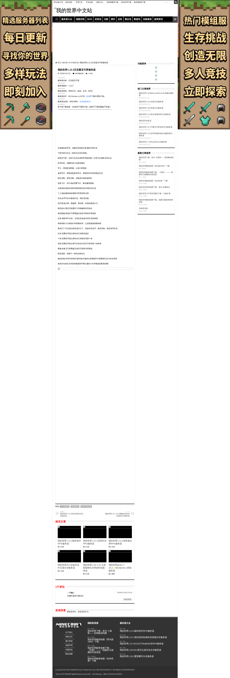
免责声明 (69, 576)
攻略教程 (147, 19)
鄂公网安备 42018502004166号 (124, 600)
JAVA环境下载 (126, 2)
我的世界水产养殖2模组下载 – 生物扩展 (154, 193)
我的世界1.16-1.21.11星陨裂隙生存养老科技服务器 (94, 499)
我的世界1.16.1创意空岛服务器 (151, 102)
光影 (106, 19)
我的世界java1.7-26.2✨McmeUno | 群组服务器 (120, 499)
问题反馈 (69, 580)
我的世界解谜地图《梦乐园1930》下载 (154, 166)
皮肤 (120, 19)
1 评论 (90, 73)
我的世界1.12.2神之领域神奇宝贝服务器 (155, 114)
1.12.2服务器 (65, 437)
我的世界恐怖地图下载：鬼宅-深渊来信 (154, 187)
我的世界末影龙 (145, 121)
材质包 (98, 19)
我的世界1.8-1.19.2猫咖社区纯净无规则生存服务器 (117, 444)
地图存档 (80, 19)
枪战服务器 (75, 437)
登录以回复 (127, 530)
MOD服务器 (74, 63)
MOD (89, 19)
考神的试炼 (143, 208)
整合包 (128, 19)
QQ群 (89, 96)
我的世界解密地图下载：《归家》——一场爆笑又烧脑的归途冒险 (156, 173)
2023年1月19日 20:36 (124, 523)
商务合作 (69, 567)
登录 (87, 542)
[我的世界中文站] (73, 10)
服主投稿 (69, 572)
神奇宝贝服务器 (86, 437)
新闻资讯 (158, 19)
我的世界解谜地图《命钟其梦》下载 (153, 181)
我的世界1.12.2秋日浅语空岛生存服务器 (71, 444)
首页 (57, 18)
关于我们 (69, 563)
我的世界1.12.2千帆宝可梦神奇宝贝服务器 (155, 127)
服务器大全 (66, 19)
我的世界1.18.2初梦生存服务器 (151, 108)
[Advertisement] (115, 42)
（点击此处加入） (85, 101)
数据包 (137, 19)
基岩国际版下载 (139, 2)
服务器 (65, 63)
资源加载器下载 (112, 2)
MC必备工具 (58, 2)
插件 (113, 19)
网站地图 (69, 585)
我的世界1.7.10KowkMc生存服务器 (153, 142)
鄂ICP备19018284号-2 (104, 600)
